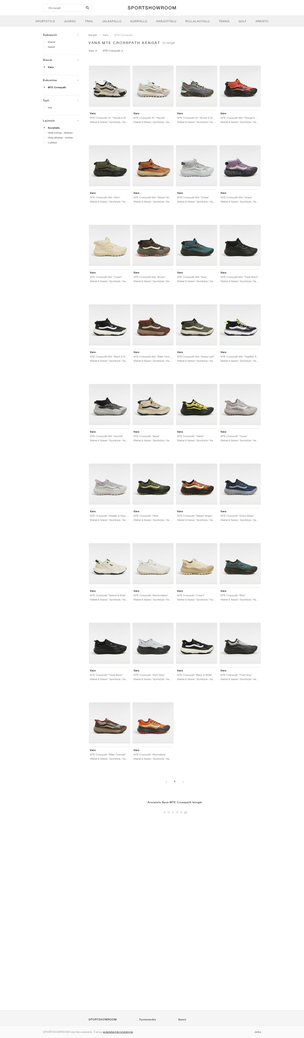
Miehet (51, 41)
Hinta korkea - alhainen (60, 132)
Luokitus (52, 142)
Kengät (93, 35)
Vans (51, 67)
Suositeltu (54, 127)
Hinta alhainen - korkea (60, 137)
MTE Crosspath (57, 87)
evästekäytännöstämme (118, 1032)
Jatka (257, 1032)
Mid (50, 107)
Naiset (51, 46)
